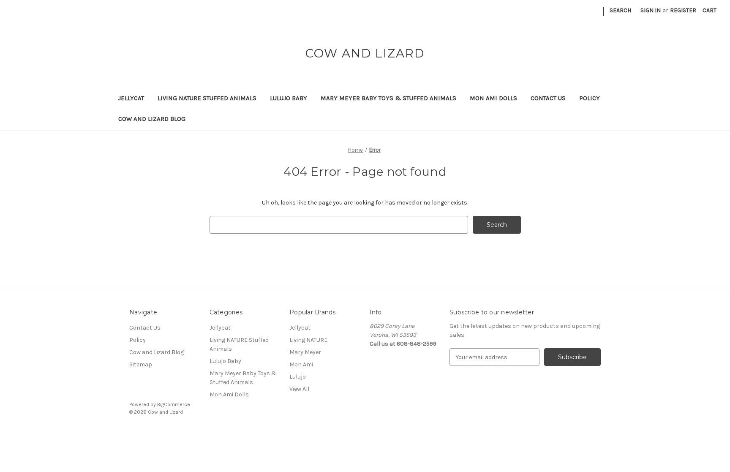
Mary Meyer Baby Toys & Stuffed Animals (388, 98)
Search (620, 10)
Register (683, 10)
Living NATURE (308, 340)
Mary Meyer (305, 352)
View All (299, 389)
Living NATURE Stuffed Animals (207, 98)
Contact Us (548, 98)
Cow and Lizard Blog (151, 119)
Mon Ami (301, 364)
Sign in (650, 10)
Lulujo (297, 376)
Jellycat (131, 98)
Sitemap (140, 364)
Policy (589, 98)
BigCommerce (173, 404)
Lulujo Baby (288, 98)
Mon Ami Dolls (493, 98)
